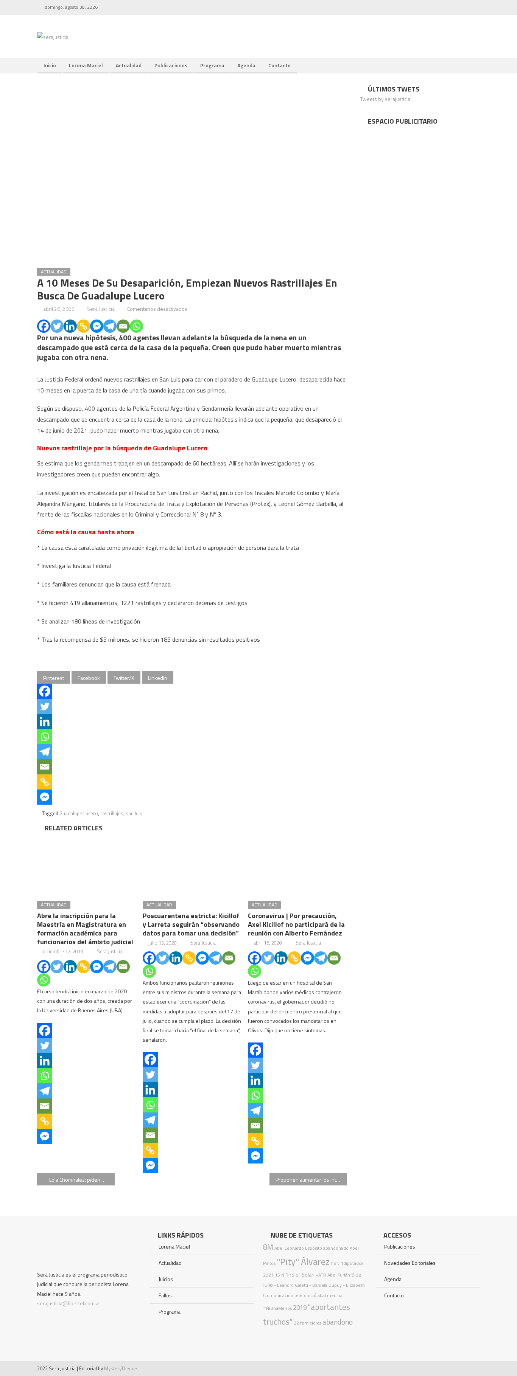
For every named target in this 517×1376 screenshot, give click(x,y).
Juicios (166, 1279)
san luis (134, 813)
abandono (337, 1321)
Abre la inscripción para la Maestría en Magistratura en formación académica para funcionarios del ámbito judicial (85, 929)
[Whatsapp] (136, 326)
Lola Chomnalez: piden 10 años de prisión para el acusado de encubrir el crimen (82, 1180)
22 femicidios (307, 1322)
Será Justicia (101, 309)
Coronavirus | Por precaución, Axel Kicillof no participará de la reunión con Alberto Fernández (296, 924)
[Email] (123, 326)
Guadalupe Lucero (78, 813)
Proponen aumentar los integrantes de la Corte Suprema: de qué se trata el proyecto (311, 1180)
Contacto (279, 65)
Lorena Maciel (86, 65)
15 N (279, 1274)
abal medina (330, 1295)
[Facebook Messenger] (96, 326)
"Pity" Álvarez (303, 1261)
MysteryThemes (121, 1368)
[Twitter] (57, 326)
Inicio (50, 65)
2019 (300, 1307)
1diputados (352, 1263)
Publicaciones (170, 65)
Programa (212, 65)
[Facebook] (43, 326)
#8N (335, 1263)
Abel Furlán (338, 1274)
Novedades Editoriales (410, 1263)
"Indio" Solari (300, 1275)
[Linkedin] (70, 326)
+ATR (321, 1274)
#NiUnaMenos (277, 1308)
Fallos (165, 1295)
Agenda (246, 65)
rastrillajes (111, 813)
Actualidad (129, 65)
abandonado (336, 1248)
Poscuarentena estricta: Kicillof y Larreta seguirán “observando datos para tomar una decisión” (191, 924)
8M (268, 1246)
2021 (268, 1274)
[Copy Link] (83, 326)
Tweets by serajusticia (385, 99)
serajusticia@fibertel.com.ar (68, 1303)
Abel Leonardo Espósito (298, 1248)
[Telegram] (110, 326)
